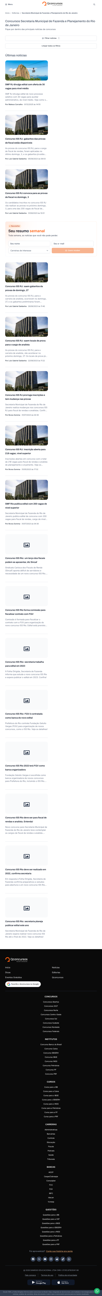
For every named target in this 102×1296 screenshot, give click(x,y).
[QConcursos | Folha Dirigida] (52, 4)
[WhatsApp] (68, 1259)
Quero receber (74, 250)
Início (7, 13)
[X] (39, 1259)
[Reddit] (56, 1259)
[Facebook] (33, 1259)
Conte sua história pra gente (59, 1251)
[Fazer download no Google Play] (39, 1282)
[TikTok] (62, 1259)
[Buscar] (94, 4)
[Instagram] (51, 1259)
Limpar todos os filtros (51, 46)
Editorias (15, 13)
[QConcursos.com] (16, 959)
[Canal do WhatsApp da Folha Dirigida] (97, 1291)
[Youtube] (45, 1259)
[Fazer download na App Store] (63, 1282)
